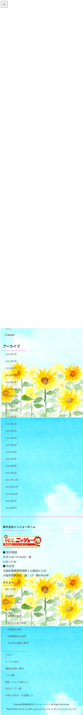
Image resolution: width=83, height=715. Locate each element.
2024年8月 (11, 507)
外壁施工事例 (14, 629)
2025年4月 (11, 452)
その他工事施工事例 (18, 643)
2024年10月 (11, 493)
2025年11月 (11, 403)
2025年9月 (11, 417)
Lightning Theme (40, 709)
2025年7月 (11, 431)
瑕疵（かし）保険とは (16, 682)
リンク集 (9, 675)
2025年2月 (11, 465)
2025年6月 (11, 437)
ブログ (8, 655)
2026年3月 (11, 375)
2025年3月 (11, 459)
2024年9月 (11, 500)
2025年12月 (11, 396)
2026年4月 (11, 368)
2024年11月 (11, 486)
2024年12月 (11, 479)
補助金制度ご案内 (14, 668)
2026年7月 (11, 354)
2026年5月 (11, 361)
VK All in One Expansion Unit (63, 709)
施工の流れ (11, 589)
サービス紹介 (12, 661)
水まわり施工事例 (17, 622)
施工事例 (9, 609)
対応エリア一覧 (13, 688)
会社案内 (9, 596)
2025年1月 (11, 472)
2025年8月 (11, 424)
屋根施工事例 (14, 616)
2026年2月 (11, 382)
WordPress (23, 709)
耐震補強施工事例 (17, 636)
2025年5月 (11, 445)
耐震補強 (9, 335)
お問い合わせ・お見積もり (19, 695)
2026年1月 (11, 389)
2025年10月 (11, 410)
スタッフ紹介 (14, 602)
